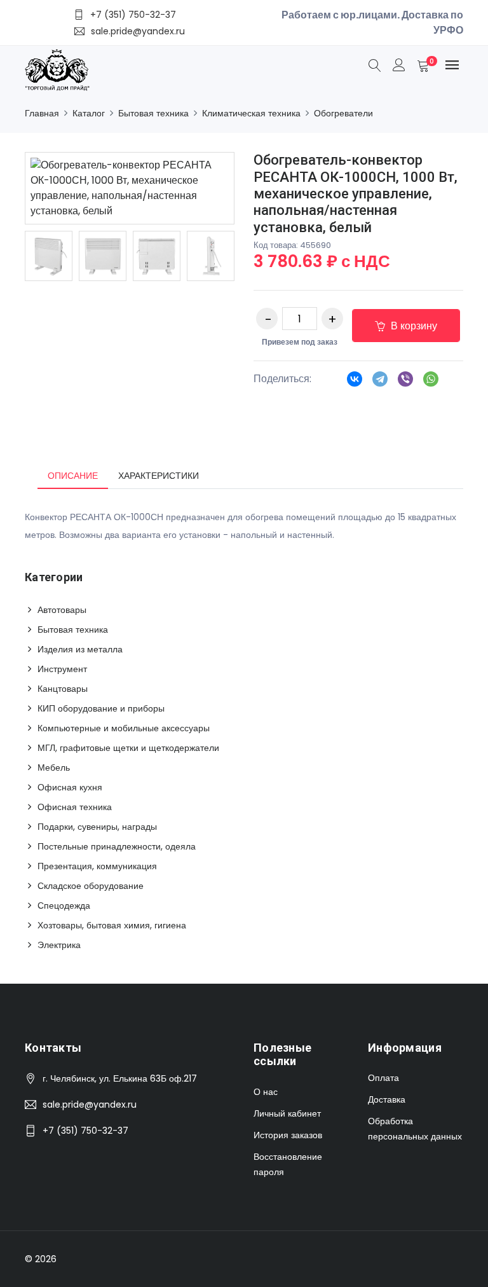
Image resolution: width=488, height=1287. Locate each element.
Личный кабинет (287, 1113)
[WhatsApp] (430, 382)
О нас (266, 1091)
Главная (42, 113)
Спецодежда (63, 905)
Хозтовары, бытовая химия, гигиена (111, 925)
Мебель (53, 767)
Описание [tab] (73, 475)
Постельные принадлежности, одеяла (116, 846)
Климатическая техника (251, 113)
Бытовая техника (153, 113)
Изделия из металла (80, 649)
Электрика (59, 945)
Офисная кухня (69, 787)
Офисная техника (74, 807)
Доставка (386, 1099)
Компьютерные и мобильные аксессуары (123, 728)
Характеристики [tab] (158, 475)
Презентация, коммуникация (97, 866)
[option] (48, 256)
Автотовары (61, 609)
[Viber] (405, 382)
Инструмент (62, 669)
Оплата (383, 1077)
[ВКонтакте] (354, 382)
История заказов (288, 1135)
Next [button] (253, 256)
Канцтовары (62, 688)
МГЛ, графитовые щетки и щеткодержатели (128, 747)
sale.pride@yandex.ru (90, 1104)
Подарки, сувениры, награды (97, 826)
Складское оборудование (90, 885)
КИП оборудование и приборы (101, 708)
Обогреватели (343, 113)
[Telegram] (380, 382)
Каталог (88, 113)
